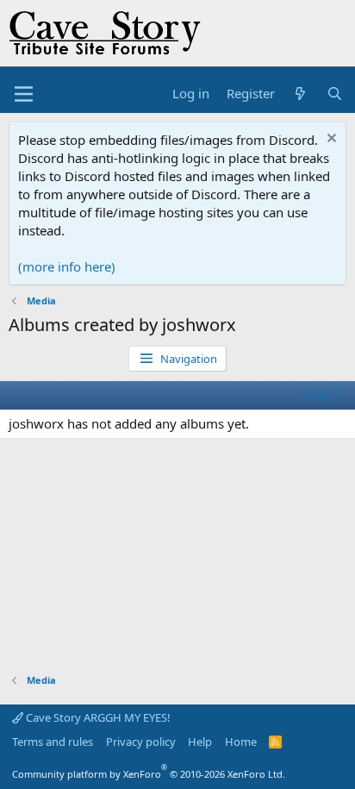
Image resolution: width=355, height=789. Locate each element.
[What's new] (300, 94)
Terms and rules (52, 741)
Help (200, 741)
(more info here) (66, 266)
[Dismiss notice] (329, 140)
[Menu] (23, 94)
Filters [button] (317, 395)
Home (241, 741)
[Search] (335, 94)
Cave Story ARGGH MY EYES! (97, 717)
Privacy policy (141, 741)
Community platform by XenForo (148, 773)
